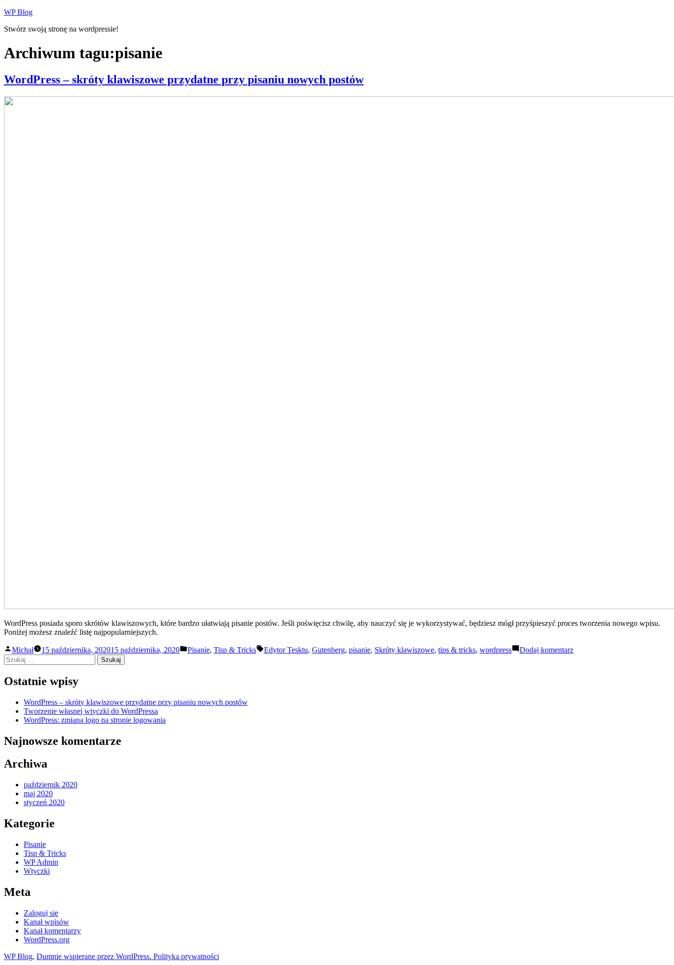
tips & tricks (457, 650)
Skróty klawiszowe (404, 650)
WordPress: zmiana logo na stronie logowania (95, 720)
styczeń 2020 (44, 802)
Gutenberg (328, 650)
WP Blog (18, 12)
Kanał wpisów (46, 922)
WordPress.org (47, 939)
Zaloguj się (41, 913)
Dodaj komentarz (546, 650)
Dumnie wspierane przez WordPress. (95, 956)
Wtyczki (37, 871)
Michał (23, 650)
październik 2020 (50, 784)
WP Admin (41, 862)
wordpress (496, 650)
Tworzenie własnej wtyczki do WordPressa (91, 711)
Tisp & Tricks (235, 650)
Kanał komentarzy (52, 930)
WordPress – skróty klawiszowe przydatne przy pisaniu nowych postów (184, 79)
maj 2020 (38, 793)
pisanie (360, 650)
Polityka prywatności (186, 956)
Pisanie (198, 650)
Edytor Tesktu (286, 650)
